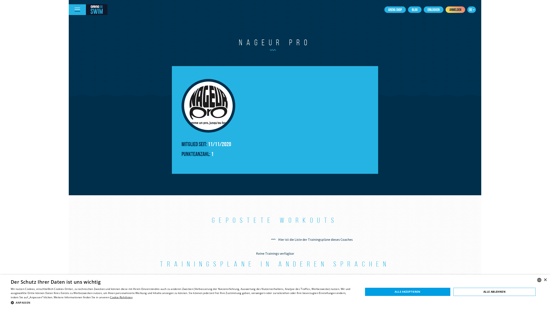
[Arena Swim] (96, 9)
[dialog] (275, 292)
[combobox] (539, 280)
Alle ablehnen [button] (494, 292)
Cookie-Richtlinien (121, 297)
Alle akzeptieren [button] (407, 292)
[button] (182, 303)
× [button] (545, 280)
